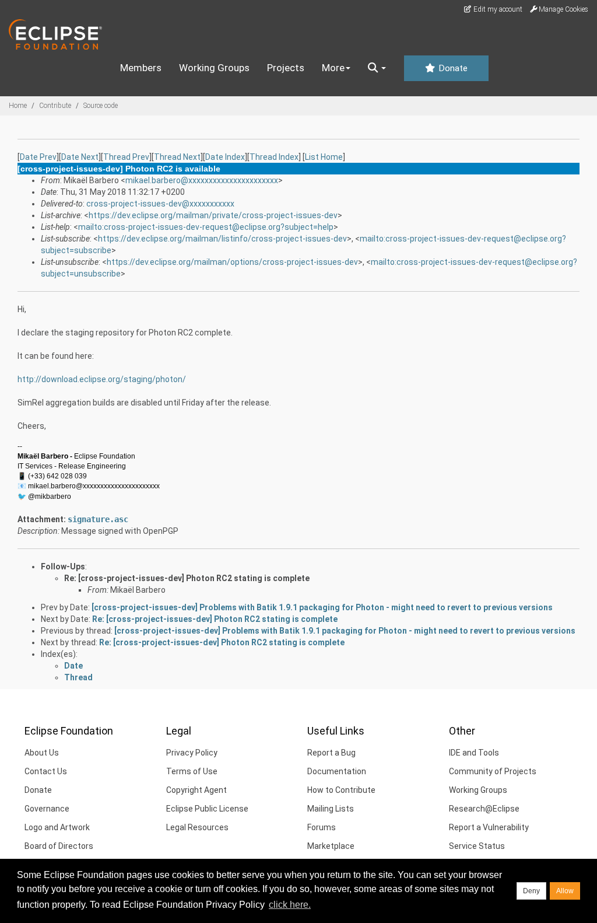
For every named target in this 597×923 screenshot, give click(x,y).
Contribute (55, 106)
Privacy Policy (191, 752)
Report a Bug (331, 752)
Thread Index (274, 157)
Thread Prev (126, 157)
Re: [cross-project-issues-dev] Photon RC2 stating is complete (187, 578)
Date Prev (38, 157)
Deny (531, 891)
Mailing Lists (330, 808)
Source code (100, 106)
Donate (452, 68)
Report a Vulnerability (489, 827)
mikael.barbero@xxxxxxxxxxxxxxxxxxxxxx (201, 180)
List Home (324, 157)
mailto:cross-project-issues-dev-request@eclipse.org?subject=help (205, 227)
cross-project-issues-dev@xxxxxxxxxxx (160, 203)
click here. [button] (290, 905)
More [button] (333, 68)
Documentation (336, 771)
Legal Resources (197, 827)
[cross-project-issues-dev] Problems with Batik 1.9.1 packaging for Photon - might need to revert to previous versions (322, 607)
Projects (285, 68)
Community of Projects (492, 771)
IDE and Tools (474, 752)
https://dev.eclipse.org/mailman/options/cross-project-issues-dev (232, 262)
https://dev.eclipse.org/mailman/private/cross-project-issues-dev (213, 215)
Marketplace (330, 846)
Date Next (80, 157)
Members (140, 68)
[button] (377, 68)
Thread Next (177, 157)
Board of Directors (58, 846)
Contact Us (45, 771)
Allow (565, 891)
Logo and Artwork (57, 827)
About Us (41, 752)
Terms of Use (191, 771)
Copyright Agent (196, 790)
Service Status (477, 846)
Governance (46, 808)
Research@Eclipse (484, 808)
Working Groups (214, 68)
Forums (321, 827)
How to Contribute (341, 790)
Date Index (225, 157)
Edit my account (497, 9)
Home (18, 106)
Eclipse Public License (207, 808)
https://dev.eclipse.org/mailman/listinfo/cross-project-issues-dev (222, 238)
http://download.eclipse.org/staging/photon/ (101, 379)
